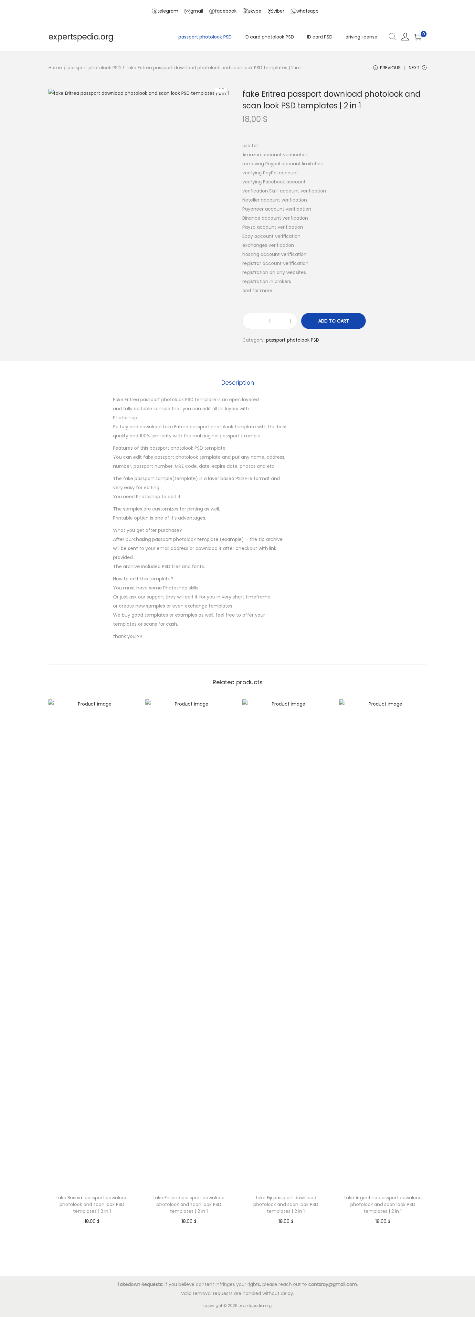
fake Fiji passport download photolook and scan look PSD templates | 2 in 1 (285, 1204)
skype (254, 11)
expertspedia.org (80, 36)
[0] (418, 37)
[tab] (237, 382)
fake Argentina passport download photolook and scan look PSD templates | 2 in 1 (383, 1204)
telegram (167, 11)
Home (55, 67)
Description (237, 383)
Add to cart (333, 321)
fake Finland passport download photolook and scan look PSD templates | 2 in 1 (189, 1204)
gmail (196, 11)
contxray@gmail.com (332, 1284)
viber (278, 11)
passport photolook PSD (94, 67)
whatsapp (307, 11)
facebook (226, 11)
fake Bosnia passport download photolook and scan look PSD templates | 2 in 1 (92, 1204)
